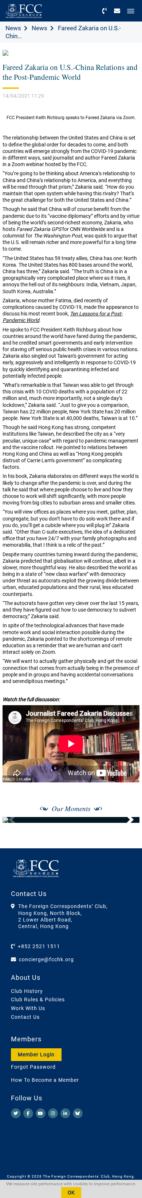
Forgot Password (33, 1067)
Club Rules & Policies (38, 999)
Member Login (36, 1054)
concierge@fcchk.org (46, 959)
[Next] (126, 820)
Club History (27, 991)
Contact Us (25, 1017)
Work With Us (28, 1008)
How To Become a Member (45, 1080)
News (13, 28)
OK (71, 1192)
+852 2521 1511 (39, 946)
